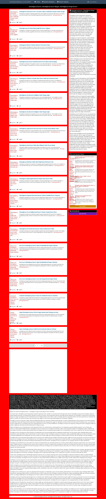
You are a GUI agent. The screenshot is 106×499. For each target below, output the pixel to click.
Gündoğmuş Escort (20, 2)
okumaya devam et (57, 15)
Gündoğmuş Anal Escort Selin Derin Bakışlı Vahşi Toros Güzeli (37, 145)
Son (42, 345)
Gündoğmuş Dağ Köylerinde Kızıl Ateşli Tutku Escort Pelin (36, 178)
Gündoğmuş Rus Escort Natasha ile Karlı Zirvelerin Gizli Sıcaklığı (38, 61)
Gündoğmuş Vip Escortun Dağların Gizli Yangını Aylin (34, 95)
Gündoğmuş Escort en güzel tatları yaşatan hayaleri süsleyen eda (84, 157)
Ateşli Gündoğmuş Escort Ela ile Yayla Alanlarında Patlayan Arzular (38, 312)
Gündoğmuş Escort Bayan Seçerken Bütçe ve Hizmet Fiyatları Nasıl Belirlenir (85, 186)
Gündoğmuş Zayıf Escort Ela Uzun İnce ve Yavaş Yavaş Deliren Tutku (39, 128)
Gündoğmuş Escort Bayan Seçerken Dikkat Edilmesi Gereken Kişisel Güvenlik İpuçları (84, 166)
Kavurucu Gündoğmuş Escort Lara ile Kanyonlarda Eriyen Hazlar (38, 279)
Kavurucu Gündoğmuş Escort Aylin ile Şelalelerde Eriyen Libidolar (38, 262)
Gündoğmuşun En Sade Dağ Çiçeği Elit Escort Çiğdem (34, 28)
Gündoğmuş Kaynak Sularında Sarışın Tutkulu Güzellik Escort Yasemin (39, 195)
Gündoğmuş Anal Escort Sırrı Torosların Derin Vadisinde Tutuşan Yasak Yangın (42, 11)
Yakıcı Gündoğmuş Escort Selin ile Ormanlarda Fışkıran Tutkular (37, 329)
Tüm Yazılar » (82, 206)
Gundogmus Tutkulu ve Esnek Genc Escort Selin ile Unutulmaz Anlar (38, 78)
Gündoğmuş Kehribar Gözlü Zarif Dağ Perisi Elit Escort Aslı (36, 162)
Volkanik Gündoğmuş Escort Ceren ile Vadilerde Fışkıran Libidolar (38, 295)
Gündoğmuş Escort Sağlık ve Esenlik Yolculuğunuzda (83, 177)
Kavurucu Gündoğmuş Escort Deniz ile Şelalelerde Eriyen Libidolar (38, 245)
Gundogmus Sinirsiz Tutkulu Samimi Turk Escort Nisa (34, 45)
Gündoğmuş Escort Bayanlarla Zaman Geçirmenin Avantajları (83, 196)
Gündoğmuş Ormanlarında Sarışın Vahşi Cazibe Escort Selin (36, 229)
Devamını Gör (82, 213)
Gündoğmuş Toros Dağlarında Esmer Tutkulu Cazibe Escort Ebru (38, 212)
